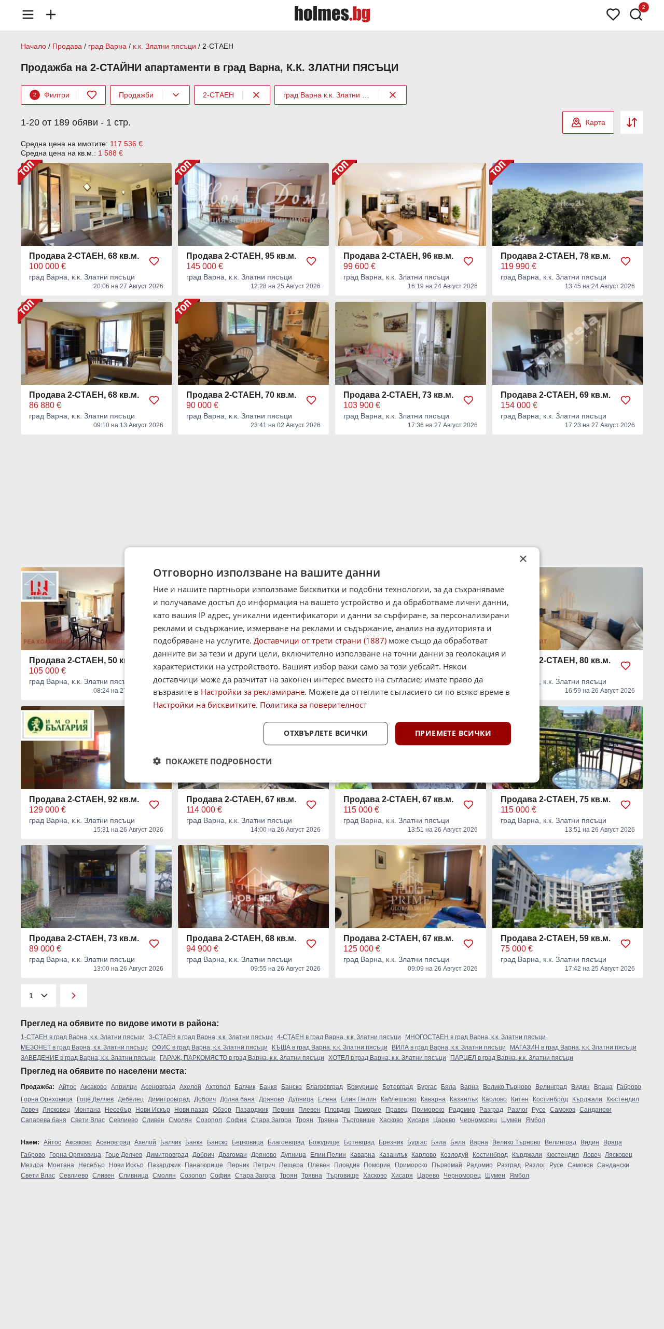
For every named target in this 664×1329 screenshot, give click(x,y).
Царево (444, 1120)
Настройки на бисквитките (204, 705)
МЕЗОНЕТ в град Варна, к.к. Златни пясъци (84, 1047)
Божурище (362, 1087)
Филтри (51, 95)
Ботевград (397, 1087)
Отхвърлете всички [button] (326, 733)
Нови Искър (152, 1110)
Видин (580, 1087)
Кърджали (587, 1099)
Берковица (248, 1142)
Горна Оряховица (47, 1099)
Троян (304, 1120)
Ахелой (190, 1087)
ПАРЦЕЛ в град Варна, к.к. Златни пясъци (511, 1058)
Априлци (124, 1087)
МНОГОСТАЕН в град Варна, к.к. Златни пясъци (475, 1037)
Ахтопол (217, 1087)
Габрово (629, 1087)
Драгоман (232, 1155)
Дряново (271, 1099)
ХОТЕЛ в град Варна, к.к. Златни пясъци (387, 1058)
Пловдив (337, 1110)
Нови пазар (191, 1110)
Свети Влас (88, 1120)
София (236, 1120)
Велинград (551, 1087)
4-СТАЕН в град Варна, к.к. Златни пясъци (339, 1037)
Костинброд (550, 1099)
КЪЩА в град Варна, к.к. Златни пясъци (330, 1047)
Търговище (358, 1120)
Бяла (448, 1087)
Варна (469, 1087)
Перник (283, 1110)
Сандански (595, 1110)
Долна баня (237, 1099)
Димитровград (169, 1099)
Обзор (222, 1110)
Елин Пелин (359, 1099)
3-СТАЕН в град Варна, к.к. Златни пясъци (211, 1037)
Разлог (517, 1110)
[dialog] (332, 664)
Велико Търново (507, 1087)
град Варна (107, 46)
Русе (539, 1110)
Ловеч (29, 1110)
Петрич (264, 1165)
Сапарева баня (43, 1120)
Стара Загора (271, 1120)
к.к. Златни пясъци (164, 46)
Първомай (447, 1165)
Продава (67, 46)
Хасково (391, 1120)
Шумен (511, 1120)
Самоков (562, 1110)
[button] (212, 760)
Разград (491, 1110)
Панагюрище (204, 1165)
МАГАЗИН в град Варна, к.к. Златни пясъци (573, 1047)
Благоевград (324, 1087)
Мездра (32, 1165)
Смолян (180, 1120)
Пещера (291, 1165)
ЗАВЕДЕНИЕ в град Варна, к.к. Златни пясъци (88, 1058)
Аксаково (93, 1087)
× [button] (523, 559)
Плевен (309, 1110)
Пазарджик (252, 1110)
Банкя (268, 1087)
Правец (396, 1110)
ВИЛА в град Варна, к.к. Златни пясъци (449, 1047)
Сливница (133, 1175)
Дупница (301, 1099)
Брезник (391, 1142)
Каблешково (399, 1099)
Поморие (367, 1110)
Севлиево (123, 1120)
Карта (595, 122)
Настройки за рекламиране (253, 692)
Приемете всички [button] (453, 733)
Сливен (153, 1120)
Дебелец (131, 1099)
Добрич (205, 1099)
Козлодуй (454, 1155)
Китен (520, 1099)
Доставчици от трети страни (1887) (320, 640)
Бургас (427, 1087)
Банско (291, 1087)
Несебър (118, 1110)
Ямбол (535, 1120)
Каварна (433, 1099)
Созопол (209, 1120)
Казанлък (464, 1099)
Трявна (327, 1120)
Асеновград (158, 1087)
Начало (33, 46)
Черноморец (478, 1120)
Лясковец (56, 1110)
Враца (603, 1087)
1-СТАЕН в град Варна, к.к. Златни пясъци (83, 1037)
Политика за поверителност (313, 705)
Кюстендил (622, 1099)
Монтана (87, 1110)
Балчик (244, 1087)
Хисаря (418, 1120)
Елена (327, 1099)
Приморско (428, 1110)
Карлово (494, 1099)
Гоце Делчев (95, 1099)
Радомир (462, 1110)
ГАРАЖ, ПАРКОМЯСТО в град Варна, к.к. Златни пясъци (242, 1058)
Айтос (67, 1087)
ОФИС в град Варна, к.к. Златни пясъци (210, 1047)
